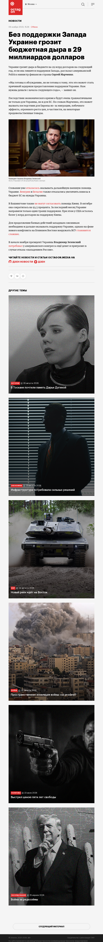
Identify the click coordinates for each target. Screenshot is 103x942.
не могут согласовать (48, 203)
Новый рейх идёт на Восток (29, 592)
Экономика (16, 485)
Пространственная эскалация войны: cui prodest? (43, 694)
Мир (13, 588)
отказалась (33, 188)
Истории (15, 383)
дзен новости (23, 262)
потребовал (16, 246)
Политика (16, 793)
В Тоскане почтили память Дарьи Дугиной (38, 387)
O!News (34, 27)
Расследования (18, 895)
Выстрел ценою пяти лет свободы (33, 797)
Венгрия (25, 191)
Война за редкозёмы (24, 899)
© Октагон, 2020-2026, (20, 938)
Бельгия (38, 191)
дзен (41, 262)
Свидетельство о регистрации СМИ (80, 938)
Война (14, 690)
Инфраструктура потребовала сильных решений (43, 490)
